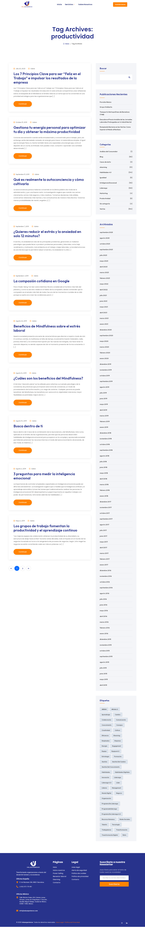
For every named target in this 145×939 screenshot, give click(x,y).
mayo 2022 (104, 284)
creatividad (106, 730)
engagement (116, 746)
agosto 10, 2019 (21, 421)
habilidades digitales (122, 772)
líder (118, 783)
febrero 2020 (105, 353)
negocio (119, 793)
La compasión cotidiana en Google (41, 281)
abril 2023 (103, 267)
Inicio (59, 4)
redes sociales (125, 819)
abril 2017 (103, 547)
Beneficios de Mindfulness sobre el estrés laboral (47, 328)
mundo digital (106, 793)
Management (116, 788)
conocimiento (106, 725)
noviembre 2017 (106, 507)
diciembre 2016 (105, 570)
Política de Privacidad (72, 922)
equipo (104, 751)
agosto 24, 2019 (21, 321)
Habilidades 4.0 (105, 172)
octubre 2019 (105, 376)
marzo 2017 (104, 553)
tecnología (116, 824)
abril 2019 (103, 410)
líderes (104, 788)
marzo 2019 (104, 416)
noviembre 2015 (106, 645)
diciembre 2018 (105, 433)
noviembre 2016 (106, 576)
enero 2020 (104, 358)
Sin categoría (105, 204)
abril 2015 (103, 685)
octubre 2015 (105, 651)
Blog (101, 157)
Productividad (105, 198)
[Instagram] (122, 923)
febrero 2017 (105, 559)
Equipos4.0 (115, 751)
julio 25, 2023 (20, 69)
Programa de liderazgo (110, 804)
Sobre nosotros (85, 4)
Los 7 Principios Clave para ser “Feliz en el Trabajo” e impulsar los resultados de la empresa (47, 78)
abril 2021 (103, 313)
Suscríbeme (114, 884)
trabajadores (106, 830)
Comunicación (121, 720)
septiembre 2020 (106, 335)
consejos (119, 725)
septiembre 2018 (106, 450)
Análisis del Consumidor (109, 151)
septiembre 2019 (106, 381)
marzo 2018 (104, 484)
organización (106, 798)
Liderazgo (103, 188)
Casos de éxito (105, 162)
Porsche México (105, 102)
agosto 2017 (104, 525)
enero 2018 (104, 496)
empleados (105, 741)
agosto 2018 (104, 456)
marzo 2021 (104, 318)
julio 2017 (103, 530)
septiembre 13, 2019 (22, 174)
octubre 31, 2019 (21, 122)
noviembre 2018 (106, 439)
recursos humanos (108, 819)
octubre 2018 (105, 444)
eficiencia (105, 735)
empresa (118, 741)
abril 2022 (104, 290)
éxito (124, 835)
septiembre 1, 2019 (22, 276)
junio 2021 (103, 301)
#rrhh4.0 (115, 709)
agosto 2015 (104, 662)
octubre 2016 (105, 582)
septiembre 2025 (106, 232)
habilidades (106, 772)
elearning (103, 167)
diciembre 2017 (105, 502)
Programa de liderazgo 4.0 (111, 814)
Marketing (104, 193)
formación (117, 756)
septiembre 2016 (106, 588)
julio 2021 (103, 295)
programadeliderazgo (109, 809)
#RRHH (104, 709)
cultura (117, 730)
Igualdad (103, 178)
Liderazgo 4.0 (106, 783)
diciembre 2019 (105, 364)
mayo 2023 (104, 261)
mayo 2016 (104, 611)
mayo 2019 (104, 404)
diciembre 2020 (106, 330)
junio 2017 (103, 536)
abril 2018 (103, 479)
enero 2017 (104, 565)
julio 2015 (103, 668)
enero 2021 (104, 324)
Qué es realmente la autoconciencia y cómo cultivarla (49, 181)
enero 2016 (104, 633)
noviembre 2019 (106, 370)
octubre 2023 (105, 244)
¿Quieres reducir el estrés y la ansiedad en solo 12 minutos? (47, 233)
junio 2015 (103, 674)
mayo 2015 (104, 679)
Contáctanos (120, 4)
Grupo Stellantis (106, 107)
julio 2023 (103, 255)
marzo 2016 (104, 622)
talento (104, 824)
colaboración (106, 720)
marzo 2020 (104, 347)
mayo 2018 (104, 473)
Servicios (69, 4)
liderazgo (117, 777)
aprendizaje (106, 714)
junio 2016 (103, 605)
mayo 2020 (104, 341)
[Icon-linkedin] (127, 923)
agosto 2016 (104, 593)
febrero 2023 (105, 278)
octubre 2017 (105, 513)
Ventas (102, 209)
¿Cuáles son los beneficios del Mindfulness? (48, 378)
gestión (104, 762)
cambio (117, 714)
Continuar (23, 104)
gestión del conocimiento (111, 767)
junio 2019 (103, 398)
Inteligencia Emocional (108, 183)
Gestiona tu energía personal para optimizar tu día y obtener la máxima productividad (50, 129)
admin (32, 69)
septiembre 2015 (106, 656)
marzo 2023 (104, 272)
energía (104, 746)
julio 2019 (103, 393)
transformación (121, 830)
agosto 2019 (104, 387)
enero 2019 (104, 427)
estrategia (105, 756)
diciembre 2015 (105, 639)
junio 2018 (103, 467)
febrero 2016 (105, 628)
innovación (105, 777)
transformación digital (110, 835)
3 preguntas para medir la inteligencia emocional (44, 476)
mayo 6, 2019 (20, 521)
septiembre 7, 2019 (22, 226)
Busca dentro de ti (28, 426)
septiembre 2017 (106, 519)
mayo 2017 (104, 542)
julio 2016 (103, 599)
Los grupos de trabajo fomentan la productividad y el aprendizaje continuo (45, 528)
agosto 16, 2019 (21, 373)
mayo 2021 (104, 307)
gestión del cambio (119, 762)
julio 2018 (103, 462)
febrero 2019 (105, 421)
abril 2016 (103, 616)
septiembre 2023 (106, 249)
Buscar (103, 68)
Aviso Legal (60, 922)
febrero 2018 (105, 490)
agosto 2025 (104, 238)
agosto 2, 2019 (20, 469)
